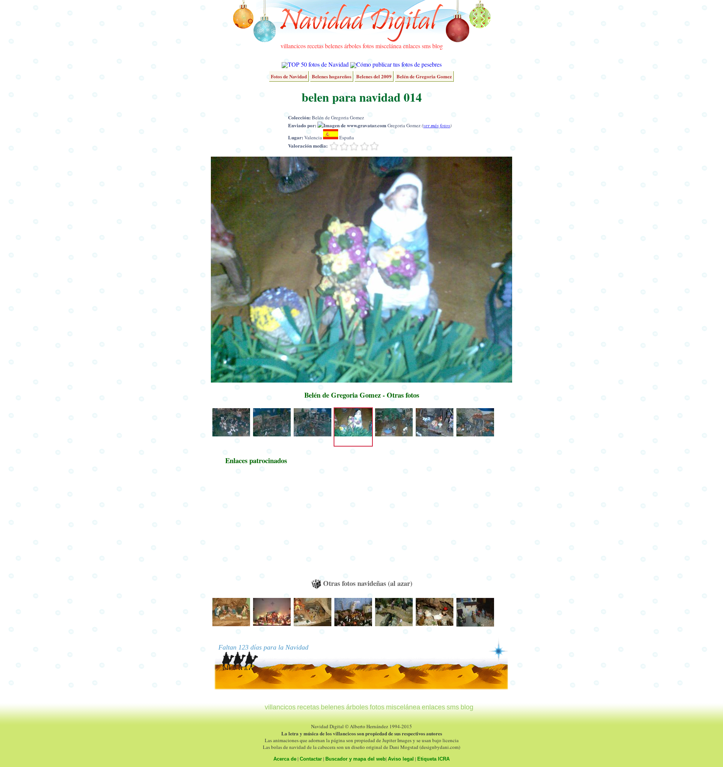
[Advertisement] (256, 525)
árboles (352, 46)
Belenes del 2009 (374, 76)
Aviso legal (401, 759)
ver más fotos (436, 125)
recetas (315, 46)
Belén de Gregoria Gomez (424, 76)
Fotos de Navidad (289, 76)
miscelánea (388, 46)
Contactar (311, 759)
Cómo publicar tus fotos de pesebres (399, 64)
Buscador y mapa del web (355, 759)
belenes (334, 46)
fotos (368, 46)
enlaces (411, 46)
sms (426, 46)
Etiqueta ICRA (433, 759)
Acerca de (284, 759)
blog (437, 46)
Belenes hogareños (331, 76)
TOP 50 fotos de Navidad (318, 64)
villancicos (293, 46)
